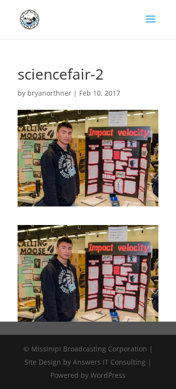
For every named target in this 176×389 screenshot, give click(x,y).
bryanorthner (49, 93)
